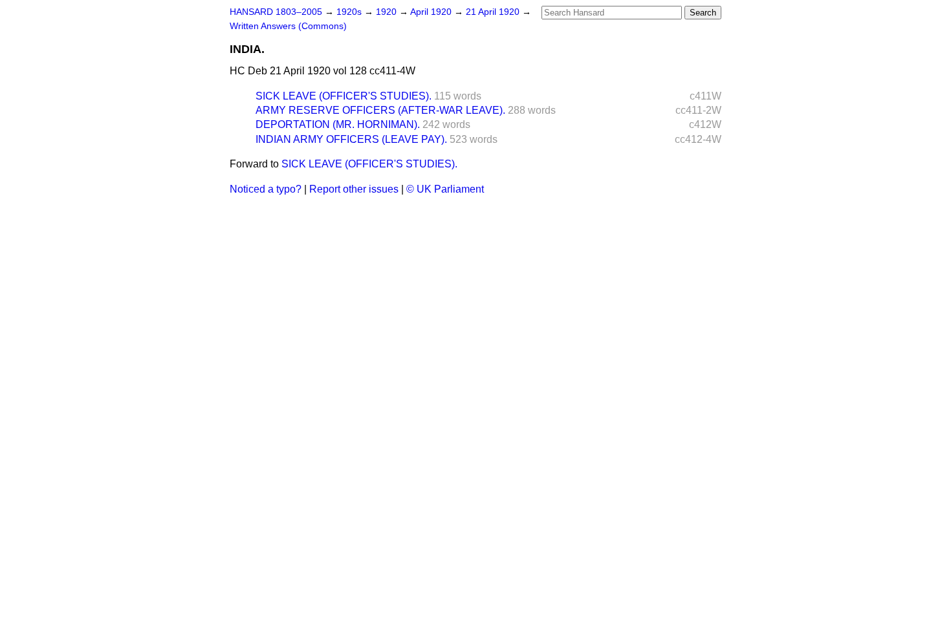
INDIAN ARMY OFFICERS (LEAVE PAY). (351, 139)
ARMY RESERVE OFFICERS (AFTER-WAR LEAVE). (380, 110)
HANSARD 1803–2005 (276, 12)
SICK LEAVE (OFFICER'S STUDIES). (344, 96)
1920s (350, 12)
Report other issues (354, 189)
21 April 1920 (494, 12)
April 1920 (432, 12)
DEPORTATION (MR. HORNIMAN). (338, 124)
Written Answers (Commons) (288, 26)
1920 (387, 12)
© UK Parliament (445, 189)
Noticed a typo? (265, 189)
